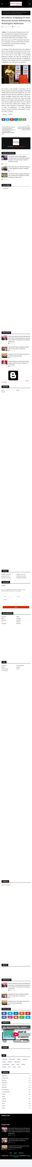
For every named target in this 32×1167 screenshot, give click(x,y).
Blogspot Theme (15, 1155)
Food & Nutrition (20, 665)
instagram (4, 623)
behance (18, 621)
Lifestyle (10, 114)
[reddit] (21, 1013)
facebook (4, 616)
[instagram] (10, 1017)
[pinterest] (27, 1013)
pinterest (18, 618)
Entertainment (5, 668)
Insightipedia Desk (7, 26)
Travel (19, 1067)
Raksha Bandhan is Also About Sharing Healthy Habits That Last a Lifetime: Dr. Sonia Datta (18, 363)
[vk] (4, 1017)
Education (8, 12)
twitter (17, 616)
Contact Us (21, 1153)
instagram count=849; (21, 577)
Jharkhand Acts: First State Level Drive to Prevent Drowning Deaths (18, 355)
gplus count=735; (5, 576)
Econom (4, 1061)
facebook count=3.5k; (6, 574)
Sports (14, 1067)
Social (17, 668)
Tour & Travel (5, 670)
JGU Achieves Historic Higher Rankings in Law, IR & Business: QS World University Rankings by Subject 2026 (19, 175)
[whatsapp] (21, 1017)
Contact (3, 391)
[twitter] (10, 1013)
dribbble (18, 620)
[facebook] (4, 1013)
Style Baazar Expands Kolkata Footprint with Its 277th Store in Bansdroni (18, 347)
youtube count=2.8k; (21, 576)
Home (4, 12)
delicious (18, 623)
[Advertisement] (16, 242)
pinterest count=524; (6, 577)
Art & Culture (12, 1059)
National (4, 1067)
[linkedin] (16, 1013)
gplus (3, 618)
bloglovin (4, 620)
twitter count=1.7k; (20, 574)
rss (2, 621)
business (19, 1059)
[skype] (27, 1017)
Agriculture (4, 1059)
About (17, 390)
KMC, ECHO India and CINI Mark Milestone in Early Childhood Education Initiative (19, 167)
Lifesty (17, 1064)
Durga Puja (25, 1059)
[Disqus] (16, 309)
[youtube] (16, 1017)
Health (3, 667)
